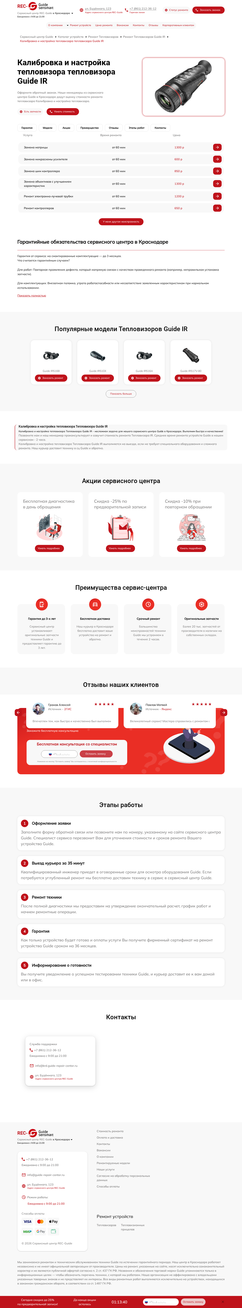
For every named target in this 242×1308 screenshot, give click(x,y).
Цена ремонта (103, 25)
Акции (66, 127)
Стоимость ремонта (110, 1131)
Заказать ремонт (52, 378)
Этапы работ (136, 127)
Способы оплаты (108, 1186)
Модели (47, 127)
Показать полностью (31, 295)
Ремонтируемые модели (113, 1163)
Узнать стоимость (64, 111)
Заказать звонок (210, 10)
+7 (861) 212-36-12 (143, 8)
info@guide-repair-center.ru (45, 1175)
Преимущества (89, 127)
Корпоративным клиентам (178, 25)
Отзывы (153, 25)
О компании (55, 25)
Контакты (138, 25)
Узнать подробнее (49, 548)
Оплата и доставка (110, 1137)
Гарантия (27, 127)
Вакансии (123, 25)
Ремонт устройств (80, 25)
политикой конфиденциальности (102, 761)
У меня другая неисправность (121, 221)
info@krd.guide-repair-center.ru (56, 1065)
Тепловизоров (106, 1225)
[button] (18, 712)
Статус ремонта (178, 10)
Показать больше (121, 393)
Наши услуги (106, 1169)
